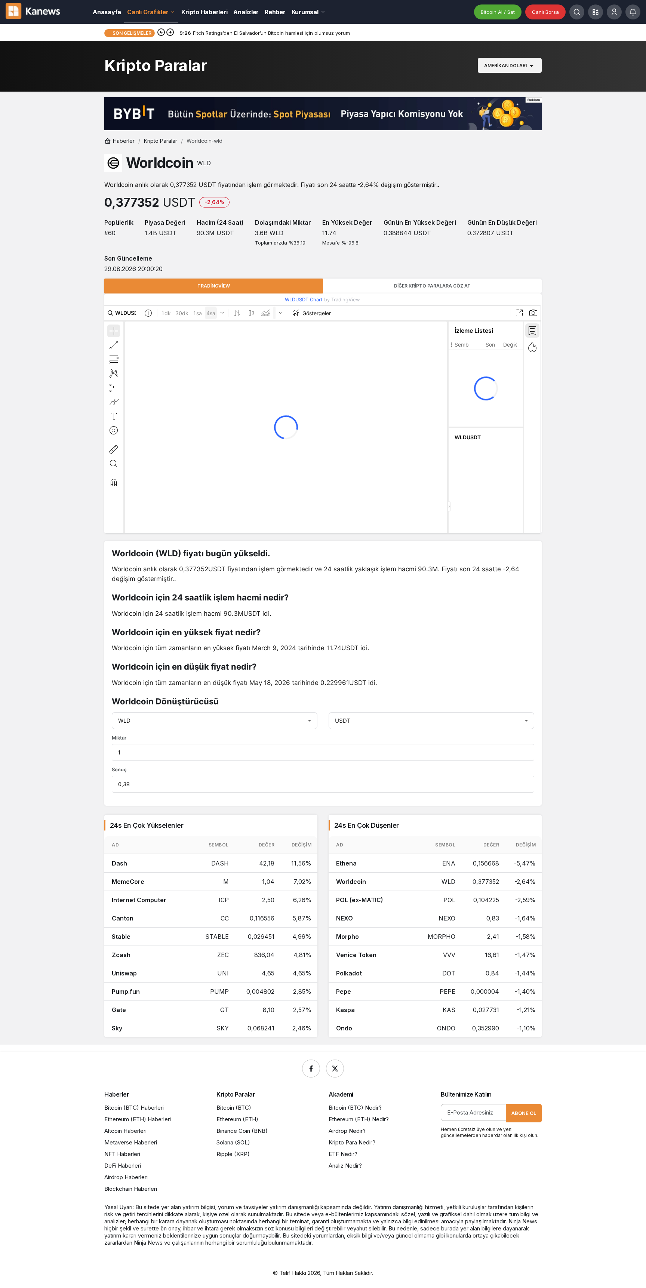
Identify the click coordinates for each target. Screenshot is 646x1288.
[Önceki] (161, 32)
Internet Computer (139, 900)
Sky (117, 1028)
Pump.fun (126, 991)
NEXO (344, 918)
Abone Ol (523, 1113)
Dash (119, 863)
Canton (122, 918)
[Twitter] (335, 1069)
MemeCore (128, 881)
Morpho (347, 936)
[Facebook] (311, 1069)
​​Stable (121, 936)
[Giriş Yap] (614, 11)
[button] (595, 11)
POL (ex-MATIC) (359, 900)
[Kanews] (39, 11)
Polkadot (349, 973)
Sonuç (119, 769)
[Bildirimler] (632, 11)
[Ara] (576, 11)
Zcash (121, 955)
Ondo (344, 1028)
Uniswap (124, 973)
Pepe (343, 991)
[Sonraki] (170, 32)
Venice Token (356, 955)
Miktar (119, 738)
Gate (119, 1010)
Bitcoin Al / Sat (498, 12)
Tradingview (213, 286)
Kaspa (345, 1010)
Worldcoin (351, 881)
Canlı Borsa (545, 12)
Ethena (346, 863)
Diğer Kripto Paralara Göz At (432, 286)
